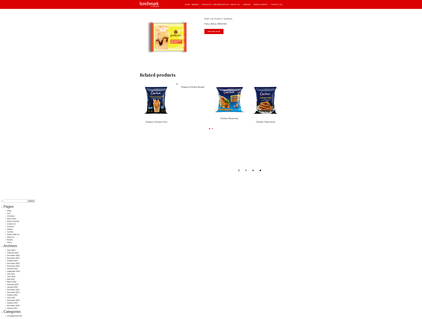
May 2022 (11, 279)
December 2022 (13, 263)
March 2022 (11, 282)
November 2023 (13, 258)
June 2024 (11, 250)
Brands (195, 4)
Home (187, 4)
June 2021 (11, 298)
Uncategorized (12, 316)
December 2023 (13, 255)
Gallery (191, 167)
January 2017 (12, 308)
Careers (246, 4)
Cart (8, 213)
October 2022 (12, 269)
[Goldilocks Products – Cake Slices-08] (169, 37)
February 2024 (12, 253)
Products (207, 4)
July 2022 (11, 274)
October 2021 (12, 295)
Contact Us (276, 4)
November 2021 (13, 292)
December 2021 (13, 290)
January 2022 (12, 287)
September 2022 (13, 271)
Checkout (11, 216)
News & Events (261, 4)
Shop (9, 211)
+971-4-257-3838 (247, 157)
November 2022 (13, 266)
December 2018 (13, 305)
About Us (235, 4)
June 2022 (11, 276)
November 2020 (13, 300)
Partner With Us (221, 4)
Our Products (216, 19)
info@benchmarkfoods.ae (252, 162)
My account (11, 219)
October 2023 (12, 261)
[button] (209, 128)
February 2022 (12, 284)
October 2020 (12, 303)
